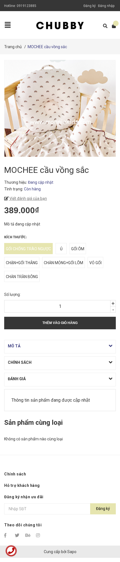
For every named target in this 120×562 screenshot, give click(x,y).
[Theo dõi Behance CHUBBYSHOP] (28, 535)
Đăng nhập (106, 6)
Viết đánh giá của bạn (28, 198)
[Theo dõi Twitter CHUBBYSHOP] (17, 535)
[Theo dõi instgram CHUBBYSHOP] (39, 535)
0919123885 (26, 6)
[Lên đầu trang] (104, 535)
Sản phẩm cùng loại (33, 422)
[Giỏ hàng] (112, 26)
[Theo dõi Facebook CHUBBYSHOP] (7, 535)
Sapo (71, 551)
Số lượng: (12, 294)
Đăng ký (89, 6)
